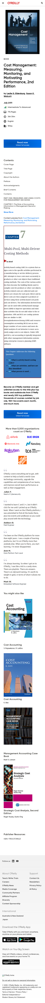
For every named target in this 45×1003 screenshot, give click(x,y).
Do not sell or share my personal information (18, 980)
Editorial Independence (11, 995)
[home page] (14, 3)
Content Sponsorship (11, 903)
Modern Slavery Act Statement (13, 997)
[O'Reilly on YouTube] (17, 861)
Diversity (6, 900)
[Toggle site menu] (3, 3)
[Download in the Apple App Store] (9, 941)
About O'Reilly (9, 873)
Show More (8, 212)
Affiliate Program (9, 896)
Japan (5, 919)
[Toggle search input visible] (42, 3)
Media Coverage (9, 889)
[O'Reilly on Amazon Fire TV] (11, 964)
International (9, 911)
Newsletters (34, 882)
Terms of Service (8, 992)
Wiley (10, 126)
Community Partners (11, 892)
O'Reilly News (8, 885)
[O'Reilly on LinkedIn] (13, 861)
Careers (5, 882)
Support (34, 873)
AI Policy (33, 889)
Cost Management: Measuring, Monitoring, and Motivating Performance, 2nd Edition (21, 220)
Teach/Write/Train (10, 878)
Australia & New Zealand (12, 916)
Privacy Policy (35, 885)
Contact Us (34, 878)
